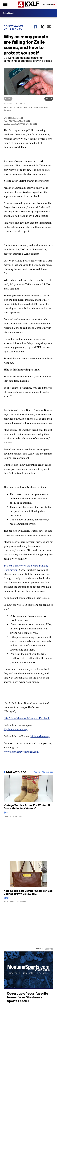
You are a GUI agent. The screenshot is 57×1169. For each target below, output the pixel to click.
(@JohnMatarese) (40, 736)
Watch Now (48, 5)
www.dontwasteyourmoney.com (21, 751)
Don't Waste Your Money (14, 28)
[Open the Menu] (5, 4)
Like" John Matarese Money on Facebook (27, 718)
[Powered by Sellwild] (49, 949)
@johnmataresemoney (16, 729)
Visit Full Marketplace (43, 772)
